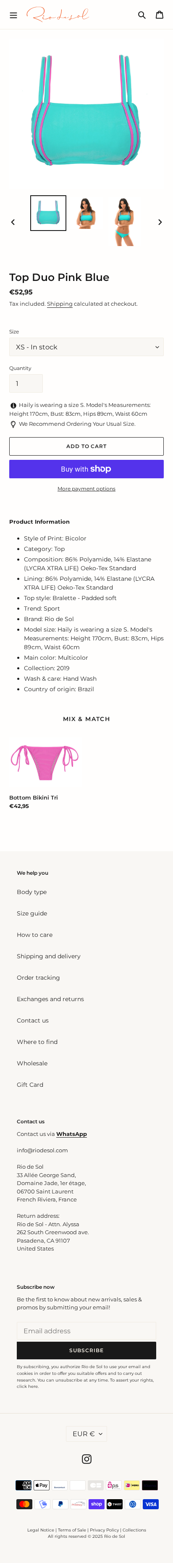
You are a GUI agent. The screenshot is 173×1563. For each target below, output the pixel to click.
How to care (34, 935)
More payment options (86, 488)
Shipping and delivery (49, 956)
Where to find (37, 1042)
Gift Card (30, 1084)
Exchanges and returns (50, 999)
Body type (32, 892)
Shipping (60, 303)
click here (27, 1386)
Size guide (32, 913)
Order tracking (38, 977)
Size (14, 331)
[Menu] (13, 14)
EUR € (84, 1434)
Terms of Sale (72, 1530)
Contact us (33, 1020)
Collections (134, 1530)
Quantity (20, 368)
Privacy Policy (105, 1530)
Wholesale (32, 1063)
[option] (48, 213)
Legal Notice (40, 1530)
